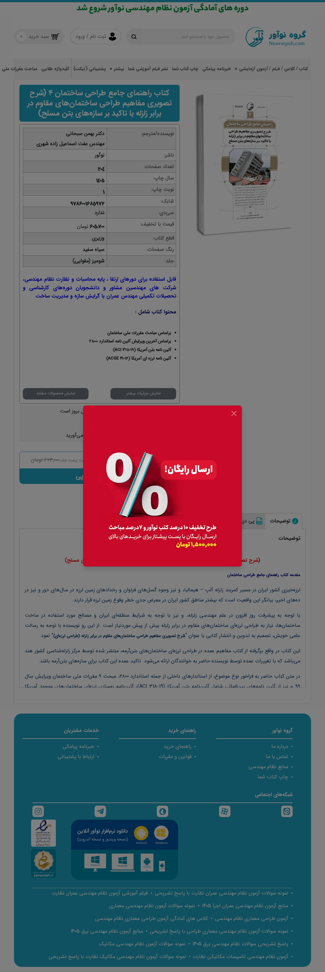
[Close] (234, 413)
